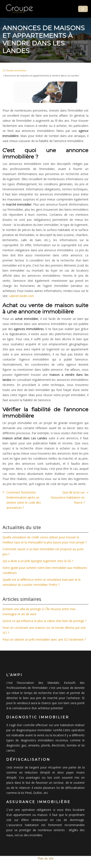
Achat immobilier (17, 70)
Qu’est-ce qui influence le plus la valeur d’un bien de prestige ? (44, 621)
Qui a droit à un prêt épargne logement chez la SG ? (38, 561)
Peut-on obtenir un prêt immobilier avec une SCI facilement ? (44, 639)
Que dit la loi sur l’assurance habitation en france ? (68, 497)
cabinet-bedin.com (21, 296)
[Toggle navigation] (83, 9)
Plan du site (46, 858)
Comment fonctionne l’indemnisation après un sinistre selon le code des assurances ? (23, 500)
